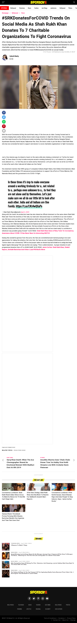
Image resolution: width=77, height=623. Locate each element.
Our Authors (58, 609)
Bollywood (13, 8)
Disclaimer (61, 618)
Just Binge (44, 8)
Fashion (36, 8)
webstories (53, 8)
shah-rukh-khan (19, 450)
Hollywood (62, 8)
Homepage (5, 13)
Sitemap (72, 620)
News (23, 13)
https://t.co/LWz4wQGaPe (29, 206)
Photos (70, 8)
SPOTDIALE (4, 8)
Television (22, 8)
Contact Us (56, 620)
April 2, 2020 (25, 212)
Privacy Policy (71, 618)
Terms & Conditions (50, 618)
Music (29, 8)
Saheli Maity (14, 56)
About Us (65, 620)
